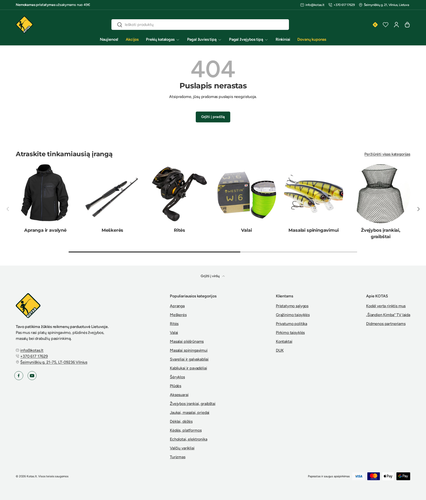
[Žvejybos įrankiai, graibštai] (380, 193)
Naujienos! (109, 39)
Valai (246, 230)
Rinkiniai (283, 39)
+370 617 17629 (344, 5)
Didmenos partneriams (386, 323)
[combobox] (200, 24)
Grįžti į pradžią (213, 117)
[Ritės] (179, 193)
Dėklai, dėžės (181, 421)
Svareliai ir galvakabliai (189, 359)
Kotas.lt (32, 476)
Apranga (177, 306)
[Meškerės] (112, 193)
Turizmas (177, 457)
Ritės (179, 230)
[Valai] (246, 193)
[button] (407, 24)
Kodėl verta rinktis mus (386, 306)
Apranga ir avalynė (45, 230)
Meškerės (113, 230)
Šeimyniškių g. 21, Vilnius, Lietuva (386, 5)
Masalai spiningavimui (313, 230)
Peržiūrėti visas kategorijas (387, 154)
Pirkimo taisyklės (290, 332)
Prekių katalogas (160, 39)
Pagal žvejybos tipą (246, 39)
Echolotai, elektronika (188, 439)
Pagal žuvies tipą (201, 39)
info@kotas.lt (314, 5)
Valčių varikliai (182, 448)
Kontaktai (284, 341)
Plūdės (175, 386)
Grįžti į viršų (210, 276)
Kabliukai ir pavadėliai (188, 368)
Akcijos (132, 39)
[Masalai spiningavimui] (313, 193)
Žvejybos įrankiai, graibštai (380, 233)
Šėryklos (177, 377)
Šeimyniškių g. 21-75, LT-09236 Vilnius (53, 362)
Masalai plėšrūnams (187, 341)
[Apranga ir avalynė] (45, 193)
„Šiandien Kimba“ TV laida (388, 314)
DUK (280, 350)
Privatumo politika (291, 323)
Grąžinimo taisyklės (293, 314)
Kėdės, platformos (185, 430)
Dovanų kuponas (311, 39)
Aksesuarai (179, 394)
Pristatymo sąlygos (292, 306)
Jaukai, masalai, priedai (189, 412)
